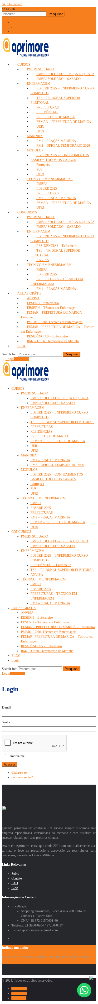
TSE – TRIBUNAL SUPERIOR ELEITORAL (55, 253)
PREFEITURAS (41, 427)
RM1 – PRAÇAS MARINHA (56, 288)
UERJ (34, 446)
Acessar (9, 764)
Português (37, 484)
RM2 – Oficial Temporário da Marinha (53, 341)
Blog (14, 888)
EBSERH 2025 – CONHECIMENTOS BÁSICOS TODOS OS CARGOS (59, 157)
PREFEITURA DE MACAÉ (49, 436)
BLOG (21, 346)
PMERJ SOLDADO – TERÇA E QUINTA (59, 398)
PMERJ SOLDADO (34, 393)
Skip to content (12, 4)
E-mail (6, 707)
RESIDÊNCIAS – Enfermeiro (50, 565)
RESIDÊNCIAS (41, 431)
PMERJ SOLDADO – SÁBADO (58, 79)
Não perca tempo (13, 961)
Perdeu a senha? (22, 777)
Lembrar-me (16, 756)
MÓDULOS (29, 469)
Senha (6, 722)
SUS (33, 489)
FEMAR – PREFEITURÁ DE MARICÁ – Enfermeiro (58, 627)
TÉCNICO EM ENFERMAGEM (50, 179)
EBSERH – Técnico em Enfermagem (46, 622)
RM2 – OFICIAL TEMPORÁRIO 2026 (63, 145)
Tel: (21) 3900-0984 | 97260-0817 (39, 9)
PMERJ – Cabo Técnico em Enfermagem (49, 632)
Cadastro (17, 31)
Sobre (15, 873)
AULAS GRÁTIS (23, 608)
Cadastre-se (21, 359)
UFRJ (34, 450)
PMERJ (35, 503)
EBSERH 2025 (40, 508)
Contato (16, 878)
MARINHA (29, 455)
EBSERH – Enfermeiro (37, 617)
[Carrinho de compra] (3, 359)
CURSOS (17, 388)
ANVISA (36, 574)
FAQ (14, 883)
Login (15, 22)
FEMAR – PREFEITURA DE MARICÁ (63, 122)
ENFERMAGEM (32, 407)
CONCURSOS (21, 531)
